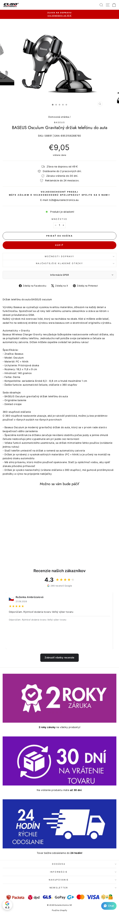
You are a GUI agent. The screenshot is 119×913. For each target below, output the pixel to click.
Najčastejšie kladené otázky (59, 263)
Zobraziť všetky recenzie (59, 657)
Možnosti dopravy (59, 256)
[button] (109, 906)
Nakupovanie (58, 880)
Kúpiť (59, 245)
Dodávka (58, 864)
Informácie (59, 872)
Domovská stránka (58, 117)
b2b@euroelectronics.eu (64, 200)
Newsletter (59, 888)
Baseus (59, 122)
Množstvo (59, 219)
